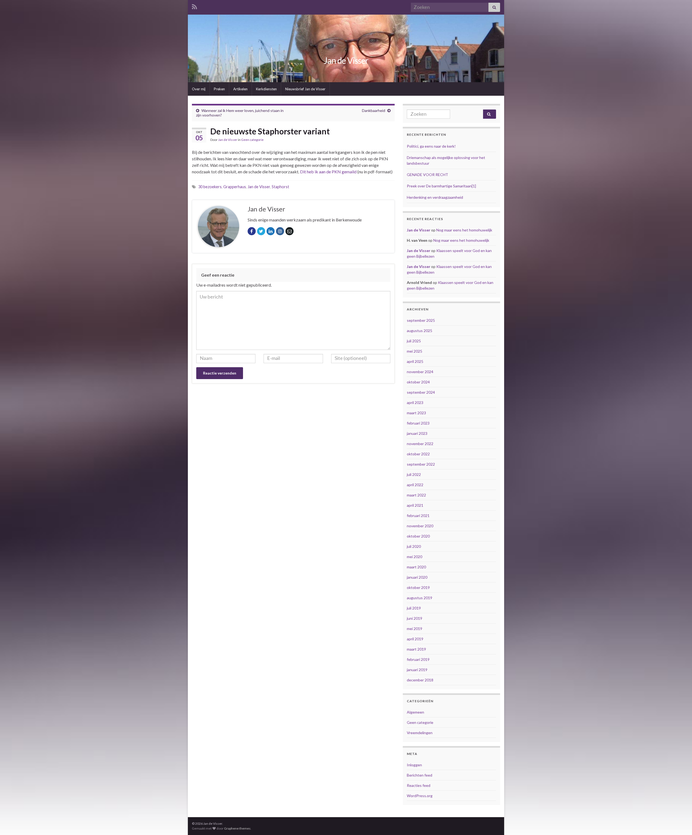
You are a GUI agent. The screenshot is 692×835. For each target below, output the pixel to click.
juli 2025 (414, 341)
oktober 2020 (418, 536)
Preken (219, 89)
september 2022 (421, 464)
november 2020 (420, 525)
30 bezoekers (210, 186)
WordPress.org (419, 795)
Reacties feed (418, 785)
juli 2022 (414, 474)
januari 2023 (417, 433)
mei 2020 (414, 556)
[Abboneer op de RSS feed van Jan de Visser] (194, 6)
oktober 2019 (418, 587)
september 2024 (421, 392)
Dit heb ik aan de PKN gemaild (328, 171)
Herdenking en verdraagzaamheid (435, 197)
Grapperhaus (234, 186)
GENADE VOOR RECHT (427, 174)
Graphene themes (237, 828)
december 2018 (420, 680)
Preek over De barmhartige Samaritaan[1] (441, 186)
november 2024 (420, 371)
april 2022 (415, 484)
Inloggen (414, 765)
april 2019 (415, 639)
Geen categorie (252, 140)
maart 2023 (416, 412)
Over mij (198, 89)
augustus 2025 (419, 330)
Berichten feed (419, 775)
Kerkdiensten (266, 89)
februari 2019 (418, 659)
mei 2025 (414, 351)
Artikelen (240, 89)
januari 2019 (417, 669)
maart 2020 (416, 567)
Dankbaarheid (373, 110)
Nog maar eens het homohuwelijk (464, 230)
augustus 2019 (419, 597)
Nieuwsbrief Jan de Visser (305, 89)
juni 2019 (414, 618)
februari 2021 (418, 515)
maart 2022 (416, 495)
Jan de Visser (346, 60)
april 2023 (415, 402)
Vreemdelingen (419, 732)
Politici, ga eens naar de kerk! (431, 146)
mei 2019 (414, 628)
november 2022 (420, 443)
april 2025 (415, 361)
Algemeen (415, 712)
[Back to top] (680, 823)
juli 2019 (414, 608)
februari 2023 (418, 423)
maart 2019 (416, 649)
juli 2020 (414, 546)
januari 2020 (417, 577)
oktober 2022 (418, 454)
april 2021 (415, 505)
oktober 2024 (418, 382)
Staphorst (280, 186)
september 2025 (421, 320)
